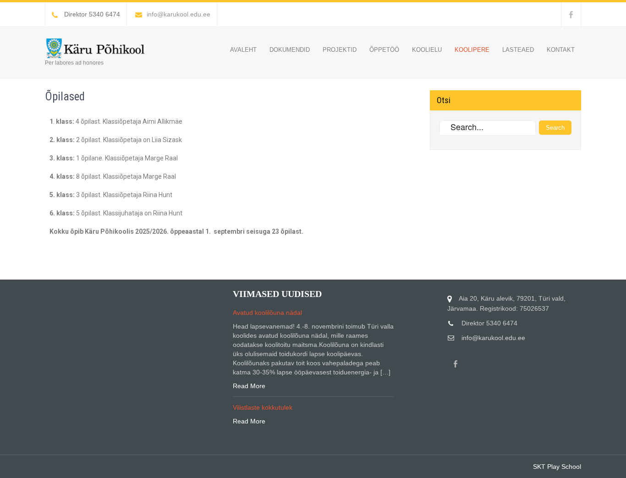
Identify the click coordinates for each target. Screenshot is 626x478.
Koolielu (427, 49)
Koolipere (472, 49)
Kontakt (561, 49)
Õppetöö (384, 49)
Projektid (340, 49)
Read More (249, 386)
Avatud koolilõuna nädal (267, 312)
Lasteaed (518, 49)
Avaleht (243, 49)
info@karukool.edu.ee (178, 14)
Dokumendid (289, 49)
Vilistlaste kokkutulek (262, 407)
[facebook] (571, 14)
